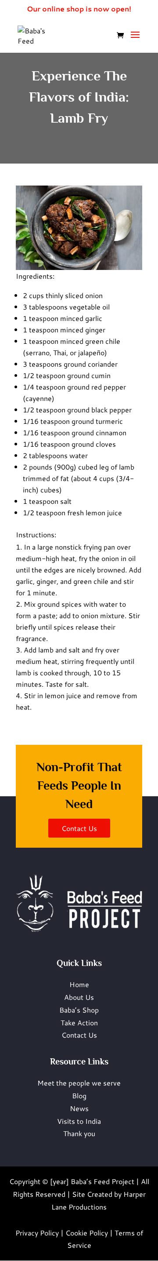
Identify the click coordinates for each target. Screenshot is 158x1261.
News (79, 1108)
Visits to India (79, 1121)
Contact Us (79, 1035)
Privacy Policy (37, 1233)
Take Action (79, 1022)
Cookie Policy (86, 1233)
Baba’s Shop (79, 1010)
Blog (79, 1095)
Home (79, 984)
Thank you (79, 1133)
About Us (79, 997)
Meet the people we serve (79, 1083)
